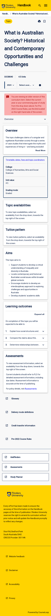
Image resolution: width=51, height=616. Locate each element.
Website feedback (16, 556)
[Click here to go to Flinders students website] (8, 7)
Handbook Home (5, 14)
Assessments (31, 389)
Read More (40, 150)
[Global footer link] (15, 495)
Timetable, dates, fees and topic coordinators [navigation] (25, 160)
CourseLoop (43, 612)
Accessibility (14, 584)
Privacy (12, 598)
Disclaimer (13, 570)
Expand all (39, 314)
